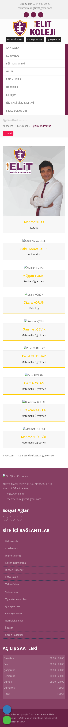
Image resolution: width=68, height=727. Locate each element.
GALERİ (10, 71)
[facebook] (26, 14)
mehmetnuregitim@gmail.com (35, 8)
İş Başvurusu (53, 39)
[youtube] (40, 14)
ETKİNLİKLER (13, 79)
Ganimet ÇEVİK (34, 329)
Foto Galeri (11, 577)
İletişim (9, 627)
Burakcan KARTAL (34, 410)
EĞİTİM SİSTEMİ (15, 63)
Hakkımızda (11, 541)
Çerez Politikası (14, 635)
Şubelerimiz (11, 592)
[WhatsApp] (7, 720)
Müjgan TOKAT (34, 276)
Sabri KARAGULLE (34, 249)
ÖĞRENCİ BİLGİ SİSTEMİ (20, 102)
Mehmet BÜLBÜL (34, 437)
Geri (9, 133)
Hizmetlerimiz (13, 555)
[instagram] (33, 14)
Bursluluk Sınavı (14, 39)
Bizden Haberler (14, 570)
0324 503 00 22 (41, 3)
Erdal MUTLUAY (34, 356)
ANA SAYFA (12, 47)
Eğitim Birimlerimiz (16, 562)
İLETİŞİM (11, 95)
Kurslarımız (11, 548)
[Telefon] (7, 709)
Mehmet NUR (34, 222)
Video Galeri (12, 584)
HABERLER (12, 87)
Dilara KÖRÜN (34, 302)
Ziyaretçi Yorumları (16, 599)
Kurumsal (22, 126)
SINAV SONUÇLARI (17, 110)
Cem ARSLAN (34, 383)
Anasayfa (8, 126)
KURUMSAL (12, 55)
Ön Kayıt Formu (35, 39)
